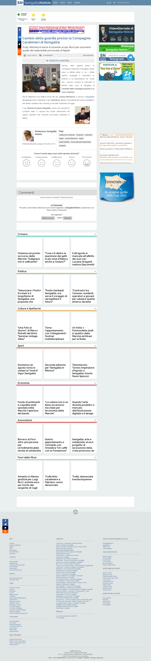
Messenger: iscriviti (15, 604)
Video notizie (13, 629)
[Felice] (71, 163)
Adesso (33, 19)
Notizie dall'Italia (64, 142)
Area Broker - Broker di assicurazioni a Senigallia (70, 560)
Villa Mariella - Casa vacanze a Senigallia (67, 596)
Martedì (43, 19)
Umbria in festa (107, 588)
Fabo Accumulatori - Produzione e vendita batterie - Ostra (72, 591)
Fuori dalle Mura (14, 552)
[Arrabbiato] (26, 163)
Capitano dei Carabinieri (67, 135)
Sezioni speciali (13, 631)
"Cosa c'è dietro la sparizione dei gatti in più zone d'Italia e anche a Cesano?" (56, 257)
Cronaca (11, 543)
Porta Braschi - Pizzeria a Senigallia (66, 594)
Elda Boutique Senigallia (63, 608)
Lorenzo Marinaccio (71, 138)
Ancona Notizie (107, 558)
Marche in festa (107, 573)
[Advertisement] (116, 97)
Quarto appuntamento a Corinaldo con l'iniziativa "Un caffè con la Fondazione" (56, 445)
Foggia (61, 138)
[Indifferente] (56, 163)
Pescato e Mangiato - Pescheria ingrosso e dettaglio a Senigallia (74, 589)
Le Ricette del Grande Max (17, 565)
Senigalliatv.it (106, 545)
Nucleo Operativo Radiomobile (81, 142)
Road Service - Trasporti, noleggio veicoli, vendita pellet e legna (74, 599)
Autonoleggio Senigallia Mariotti (65, 550)
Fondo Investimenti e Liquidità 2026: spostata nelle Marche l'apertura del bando (29, 408)
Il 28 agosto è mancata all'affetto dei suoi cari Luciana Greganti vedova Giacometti (83, 259)
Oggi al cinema (13, 644)
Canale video (13, 628)
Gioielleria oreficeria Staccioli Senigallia (67, 606)
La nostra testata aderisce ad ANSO (66, 616)
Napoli (81, 138)
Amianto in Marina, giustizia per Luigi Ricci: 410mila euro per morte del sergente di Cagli (28, 482)
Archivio (11, 589)
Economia (12, 553)
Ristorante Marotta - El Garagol (65, 577)
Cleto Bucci (88, 135)
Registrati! (67, 218)
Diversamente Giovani (15, 578)
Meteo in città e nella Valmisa (17, 641)
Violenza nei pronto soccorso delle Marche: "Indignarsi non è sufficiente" (29, 257)
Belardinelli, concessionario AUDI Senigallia (68, 569)
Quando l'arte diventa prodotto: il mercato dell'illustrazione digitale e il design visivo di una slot (83, 409)
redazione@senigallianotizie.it (17, 598)
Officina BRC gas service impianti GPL (67, 592)
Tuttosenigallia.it (107, 548)
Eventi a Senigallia (14, 611)
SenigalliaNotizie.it (108, 543)
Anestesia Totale (14, 579)
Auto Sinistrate (107, 598)
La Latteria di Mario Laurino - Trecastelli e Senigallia (70, 603)
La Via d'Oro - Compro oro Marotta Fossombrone (70, 567)
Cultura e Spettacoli (15, 545)
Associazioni (88, 55)
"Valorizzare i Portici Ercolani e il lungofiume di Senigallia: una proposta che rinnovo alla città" (29, 297)
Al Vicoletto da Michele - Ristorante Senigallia (69, 579)
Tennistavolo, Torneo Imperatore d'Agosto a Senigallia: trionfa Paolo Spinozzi (83, 370)
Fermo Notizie (107, 561)
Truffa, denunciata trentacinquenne (82, 478)
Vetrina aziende (13, 594)
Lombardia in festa (108, 581)
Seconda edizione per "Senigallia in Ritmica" (55, 367)
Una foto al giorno (14, 621)
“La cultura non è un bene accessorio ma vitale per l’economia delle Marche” (56, 408)
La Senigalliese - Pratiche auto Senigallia (67, 580)
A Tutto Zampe (13, 566)
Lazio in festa (106, 579)
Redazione (12, 591)
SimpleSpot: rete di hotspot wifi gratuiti (67, 558)
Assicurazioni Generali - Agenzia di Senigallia (69, 552)
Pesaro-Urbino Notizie (109, 565)
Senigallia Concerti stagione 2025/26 (66, 604)
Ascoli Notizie (107, 560)
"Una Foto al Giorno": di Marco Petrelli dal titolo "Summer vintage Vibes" (28, 333)
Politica (11, 546)
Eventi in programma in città (17, 643)
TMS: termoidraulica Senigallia (64, 545)
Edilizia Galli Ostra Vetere (63, 553)
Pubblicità (86, 657)
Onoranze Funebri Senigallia (17, 610)
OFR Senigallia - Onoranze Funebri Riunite (68, 586)
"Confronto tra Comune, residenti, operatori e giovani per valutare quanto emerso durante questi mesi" (83, 297)
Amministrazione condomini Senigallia (66, 570)
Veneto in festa (107, 590)
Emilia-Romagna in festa (110, 576)
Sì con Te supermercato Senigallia (66, 574)
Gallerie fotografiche (15, 624)
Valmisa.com (106, 546)
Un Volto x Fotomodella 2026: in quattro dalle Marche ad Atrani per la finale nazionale (83, 334)
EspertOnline (13, 568)
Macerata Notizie (108, 563)
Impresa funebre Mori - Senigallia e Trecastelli (69, 575)
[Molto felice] (86, 163)
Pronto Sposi (106, 603)
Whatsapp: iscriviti (14, 601)
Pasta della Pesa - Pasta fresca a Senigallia (68, 587)
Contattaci (12, 596)
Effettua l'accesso (48, 218)
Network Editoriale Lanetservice (18, 613)
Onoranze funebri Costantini (64, 548)
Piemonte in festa (108, 583)
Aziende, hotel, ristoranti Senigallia (66, 572)
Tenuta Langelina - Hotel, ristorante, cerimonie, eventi (71, 582)
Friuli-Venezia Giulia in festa (111, 578)
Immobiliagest (107, 604)
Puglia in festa (107, 584)
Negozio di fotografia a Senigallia (65, 584)
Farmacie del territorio (15, 639)
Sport (11, 548)
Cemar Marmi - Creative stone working (67, 555)
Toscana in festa (107, 586)
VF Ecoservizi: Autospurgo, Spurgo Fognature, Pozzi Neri (72, 601)
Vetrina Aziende (13, 561)
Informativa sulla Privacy (96, 657)
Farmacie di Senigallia (15, 608)
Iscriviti (11, 593)
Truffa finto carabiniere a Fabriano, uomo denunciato (54, 480)
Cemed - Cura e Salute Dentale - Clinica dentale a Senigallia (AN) (74, 565)
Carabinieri (80, 135)
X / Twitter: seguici (14, 606)
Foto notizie (12, 623)
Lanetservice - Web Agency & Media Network (69, 543)
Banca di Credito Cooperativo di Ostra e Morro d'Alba (71, 546)
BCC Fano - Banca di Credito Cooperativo (68, 563)
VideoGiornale (13, 563)
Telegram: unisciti (14, 603)
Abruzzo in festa (107, 574)
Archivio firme (13, 599)
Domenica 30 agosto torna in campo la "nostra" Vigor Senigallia (28, 369)
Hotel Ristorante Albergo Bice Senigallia (67, 597)
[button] (109, 2)
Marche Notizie (107, 556)
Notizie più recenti (14, 587)
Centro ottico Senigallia (62, 557)
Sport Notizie (106, 601)
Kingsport (105, 599)
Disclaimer (80, 657)
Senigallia (62, 146)
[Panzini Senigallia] (56, 33)
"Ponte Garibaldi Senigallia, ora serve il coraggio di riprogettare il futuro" (56, 296)
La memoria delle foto (15, 570)
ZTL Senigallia (60, 617)
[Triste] (41, 163)
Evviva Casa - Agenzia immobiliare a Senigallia (69, 562)
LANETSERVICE (60, 657)
